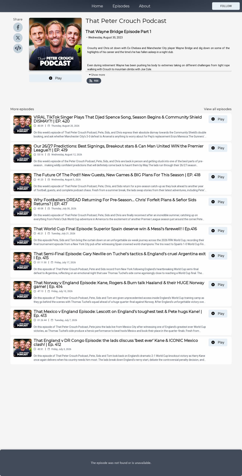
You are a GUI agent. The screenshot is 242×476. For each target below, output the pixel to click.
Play (58, 78)
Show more (98, 74)
